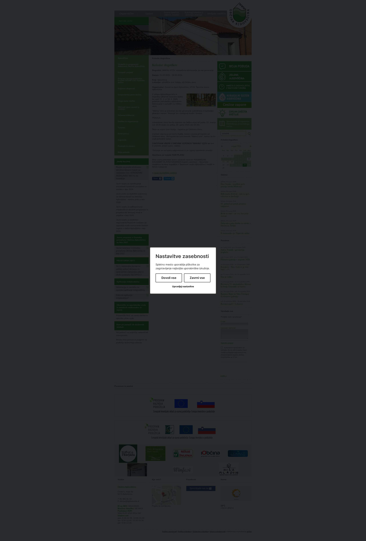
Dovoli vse (168, 278)
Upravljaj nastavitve (183, 286)
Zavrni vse (197, 278)
